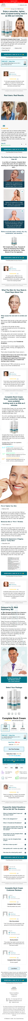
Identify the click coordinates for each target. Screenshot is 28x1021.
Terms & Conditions (14, 993)
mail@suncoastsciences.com (15, 1000)
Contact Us (14, 996)
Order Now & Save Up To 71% (13, 54)
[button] (22, 144)
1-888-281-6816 (23, 5)
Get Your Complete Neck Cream (14, 760)
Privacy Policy (14, 994)
